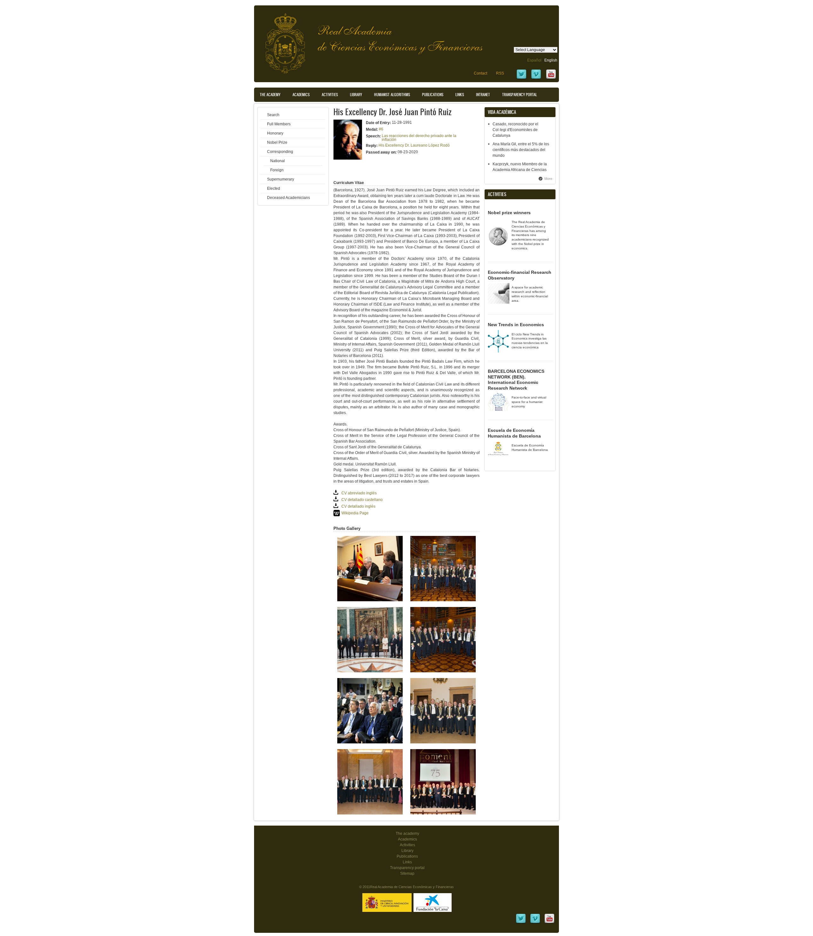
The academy (407, 833)
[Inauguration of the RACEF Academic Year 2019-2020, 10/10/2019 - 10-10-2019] (370, 600)
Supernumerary (280, 179)
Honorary (275, 133)
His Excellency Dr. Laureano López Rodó (414, 145)
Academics (301, 94)
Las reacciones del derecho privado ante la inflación (419, 138)
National (277, 161)
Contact (480, 73)
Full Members (279, 124)
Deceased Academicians (288, 197)
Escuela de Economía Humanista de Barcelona (514, 433)
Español (534, 60)
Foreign (277, 170)
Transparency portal (519, 94)
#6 (381, 129)
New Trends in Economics (516, 324)
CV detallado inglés (358, 506)
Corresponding (280, 151)
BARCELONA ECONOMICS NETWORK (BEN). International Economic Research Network (516, 380)
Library (356, 94)
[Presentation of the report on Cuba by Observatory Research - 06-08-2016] (370, 742)
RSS (500, 73)
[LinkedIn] (521, 923)
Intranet (483, 94)
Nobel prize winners (509, 212)
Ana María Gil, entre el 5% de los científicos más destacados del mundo (521, 150)
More (548, 179)
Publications (432, 94)
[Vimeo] (536, 78)
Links (459, 94)
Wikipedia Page (355, 513)
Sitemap (407, 873)
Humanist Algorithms (392, 94)
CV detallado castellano (362, 500)
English (550, 60)
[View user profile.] (347, 158)
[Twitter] (521, 78)
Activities (330, 94)
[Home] (280, 40)
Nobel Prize (277, 142)
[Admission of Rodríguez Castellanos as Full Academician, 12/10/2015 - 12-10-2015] (443, 813)
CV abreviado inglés (359, 493)
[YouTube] (551, 78)
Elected (273, 188)
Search (273, 115)
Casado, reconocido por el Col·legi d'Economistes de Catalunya (515, 130)
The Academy (270, 94)
